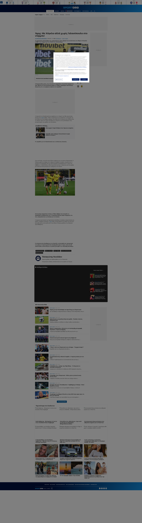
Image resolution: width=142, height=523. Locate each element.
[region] (71, 67)
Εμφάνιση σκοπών (59, 79)
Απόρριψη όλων (75, 79)
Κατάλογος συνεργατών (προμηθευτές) (62, 75)
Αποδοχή (84, 79)
